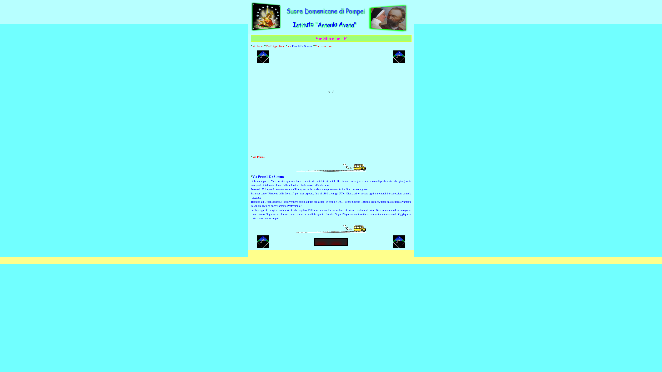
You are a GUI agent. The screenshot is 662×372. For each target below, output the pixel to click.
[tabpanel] (331, 46)
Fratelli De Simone (302, 46)
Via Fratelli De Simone (268, 176)
